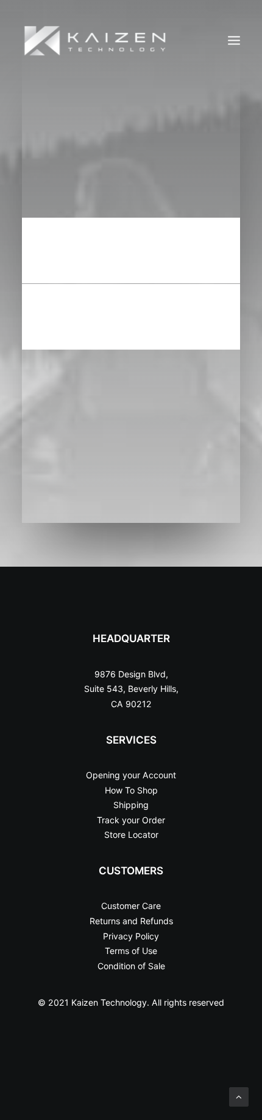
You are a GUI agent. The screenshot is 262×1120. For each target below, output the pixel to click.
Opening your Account (131, 775)
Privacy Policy (131, 936)
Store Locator (131, 834)
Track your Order (131, 820)
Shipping (131, 805)
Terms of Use (131, 950)
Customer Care (131, 905)
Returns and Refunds (131, 921)
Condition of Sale (131, 966)
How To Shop (131, 790)
